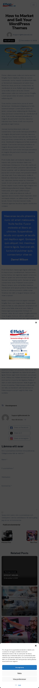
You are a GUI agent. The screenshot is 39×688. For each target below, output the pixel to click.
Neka (19, 673)
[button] (36, 646)
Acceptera (19, 667)
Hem (19, 685)
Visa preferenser (19, 679)
